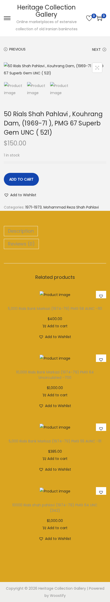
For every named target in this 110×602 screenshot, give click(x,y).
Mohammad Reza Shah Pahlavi (71, 207)
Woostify (58, 595)
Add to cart (21, 179)
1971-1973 (33, 207)
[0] (89, 18)
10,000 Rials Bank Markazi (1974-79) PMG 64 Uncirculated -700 (55, 375)
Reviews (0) (21, 244)
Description (21, 231)
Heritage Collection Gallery (46, 11)
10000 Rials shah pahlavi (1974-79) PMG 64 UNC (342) (54, 507)
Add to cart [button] (57, 326)
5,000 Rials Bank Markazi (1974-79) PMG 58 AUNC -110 (55, 308)
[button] (20, 195)
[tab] (55, 231)
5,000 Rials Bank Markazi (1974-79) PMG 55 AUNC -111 (55, 441)
